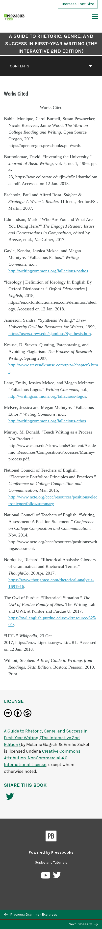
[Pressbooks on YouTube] (46, 876)
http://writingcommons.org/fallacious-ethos (47, 420)
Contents (19, 66)
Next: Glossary (81, 924)
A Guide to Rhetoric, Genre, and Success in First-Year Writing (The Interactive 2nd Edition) (51, 43)
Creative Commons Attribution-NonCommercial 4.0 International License (42, 757)
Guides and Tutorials (51, 862)
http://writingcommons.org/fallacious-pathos (48, 270)
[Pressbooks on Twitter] (57, 876)
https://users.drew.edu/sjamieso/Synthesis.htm (49, 333)
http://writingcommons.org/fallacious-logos (47, 396)
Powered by (51, 852)
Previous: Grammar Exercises (33, 914)
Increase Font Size (78, 3)
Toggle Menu (95, 16)
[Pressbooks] (51, 837)
